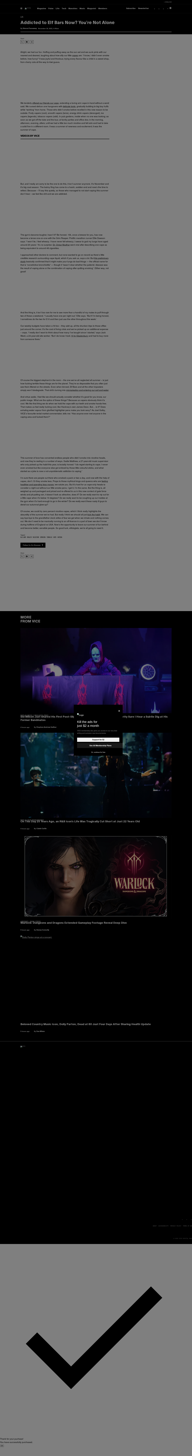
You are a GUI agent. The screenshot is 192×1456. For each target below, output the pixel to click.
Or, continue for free (98, 752)
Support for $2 (98, 740)
